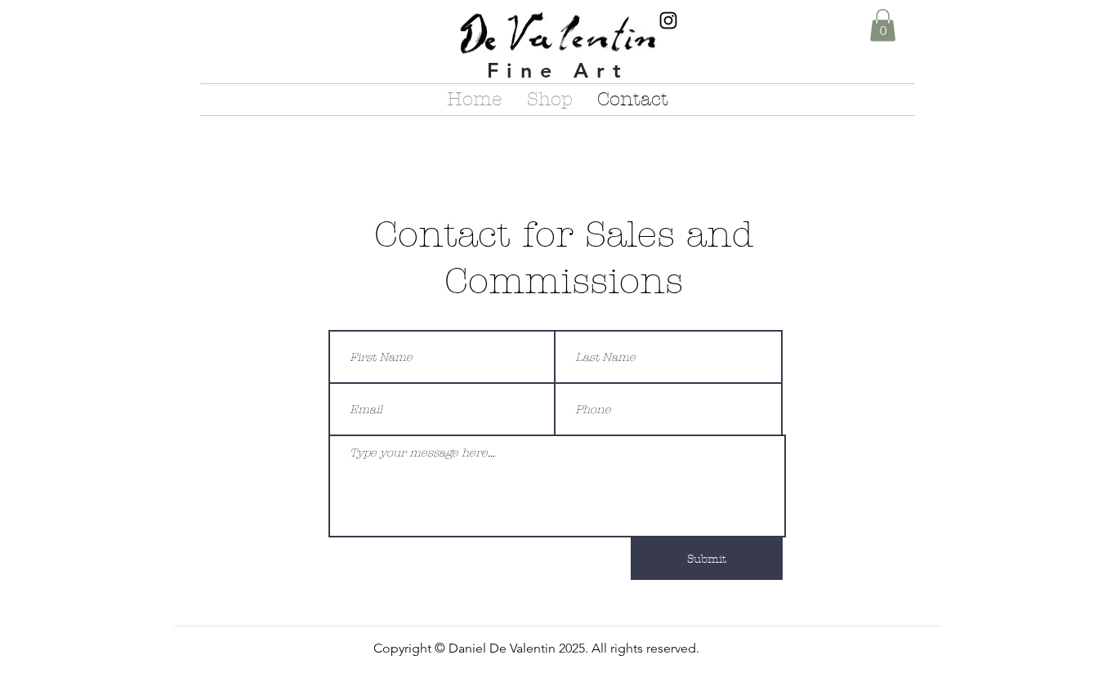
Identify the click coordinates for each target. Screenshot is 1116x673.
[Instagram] (668, 20)
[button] (882, 25)
